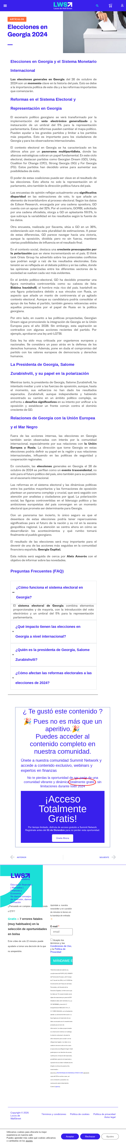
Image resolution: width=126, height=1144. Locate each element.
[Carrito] (110, 5)
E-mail (54, 926)
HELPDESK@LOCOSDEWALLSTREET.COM (70, 1073)
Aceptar (70, 1136)
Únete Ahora (62, 838)
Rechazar (90, 1136)
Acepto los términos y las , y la (61, 946)
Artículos (17, 19)
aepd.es (57, 1086)
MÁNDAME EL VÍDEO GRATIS (63, 960)
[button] (5, 5)
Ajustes (110, 1136)
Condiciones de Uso (60, 946)
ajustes (29, 1141)
